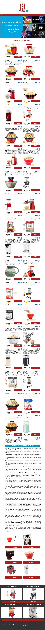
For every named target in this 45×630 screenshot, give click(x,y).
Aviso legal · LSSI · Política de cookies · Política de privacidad (22, 622)
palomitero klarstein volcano (33, 604)
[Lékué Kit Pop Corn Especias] (13, 540)
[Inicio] (22, 11)
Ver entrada (14, 547)
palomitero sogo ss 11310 (11, 604)
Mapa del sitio (22, 627)
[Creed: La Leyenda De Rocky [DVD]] (31, 540)
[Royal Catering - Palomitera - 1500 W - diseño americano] (31, 405)
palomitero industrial (33, 586)
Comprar (18, 56)
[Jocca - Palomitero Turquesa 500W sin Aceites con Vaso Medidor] (31, 427)
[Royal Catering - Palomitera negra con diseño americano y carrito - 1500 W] (31, 182)
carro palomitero (12, 586)
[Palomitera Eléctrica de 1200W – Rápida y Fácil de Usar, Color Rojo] (31, 49)
